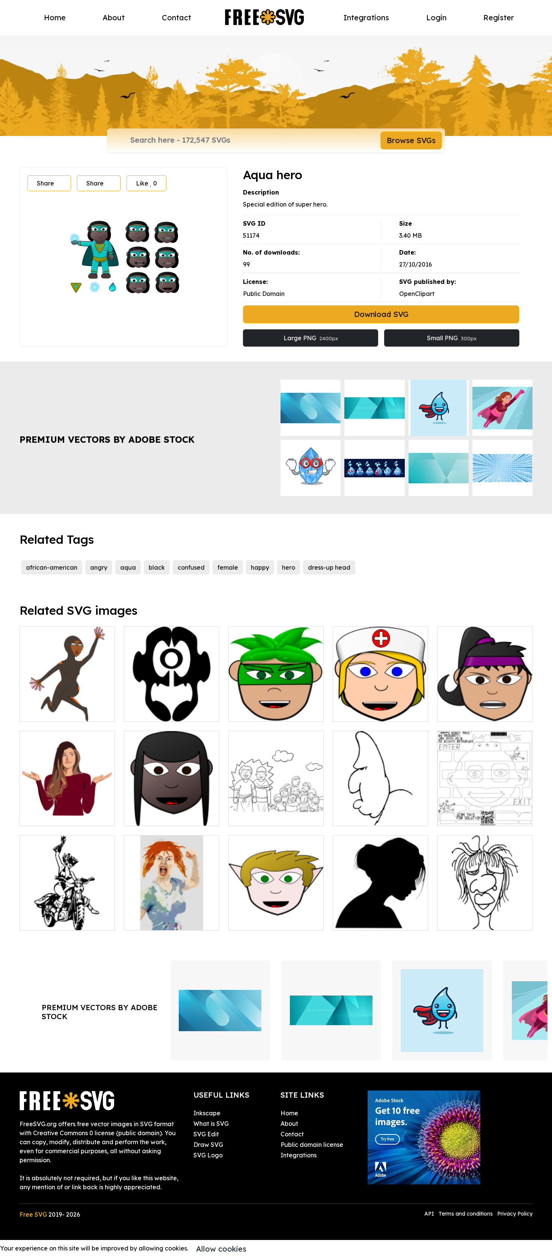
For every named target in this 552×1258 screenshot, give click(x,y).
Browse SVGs (411, 140)
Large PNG (311, 338)
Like (146, 183)
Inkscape (206, 1113)
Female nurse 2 (363, 711)
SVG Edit (206, 1134)
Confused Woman (54, 815)
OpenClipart (416, 293)
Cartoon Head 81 (470, 920)
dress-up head (329, 567)
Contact (176, 17)
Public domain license (312, 1144)
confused (191, 567)
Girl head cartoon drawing (170, 815)
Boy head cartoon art (268, 920)
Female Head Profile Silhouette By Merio (380, 915)
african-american (51, 567)
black (157, 567)
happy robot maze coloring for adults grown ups (485, 811)
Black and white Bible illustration (276, 811)
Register (498, 17)
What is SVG (211, 1123)
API (430, 1213)
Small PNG (452, 338)
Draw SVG (208, 1144)
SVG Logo (208, 1155)
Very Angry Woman (160, 920)
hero (288, 567)
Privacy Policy (514, 1213)
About (114, 17)
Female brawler (468, 711)
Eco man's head (259, 711)
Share (45, 183)
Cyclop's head (152, 711)
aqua (128, 567)
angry (98, 567)
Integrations (366, 17)
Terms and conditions (466, 1213)
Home (55, 17)
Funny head (358, 815)
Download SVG (381, 314)
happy (260, 567)
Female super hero (55, 711)
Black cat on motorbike (61, 920)
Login (436, 17)
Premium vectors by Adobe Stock (107, 439)
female (227, 567)
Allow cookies (221, 1248)
